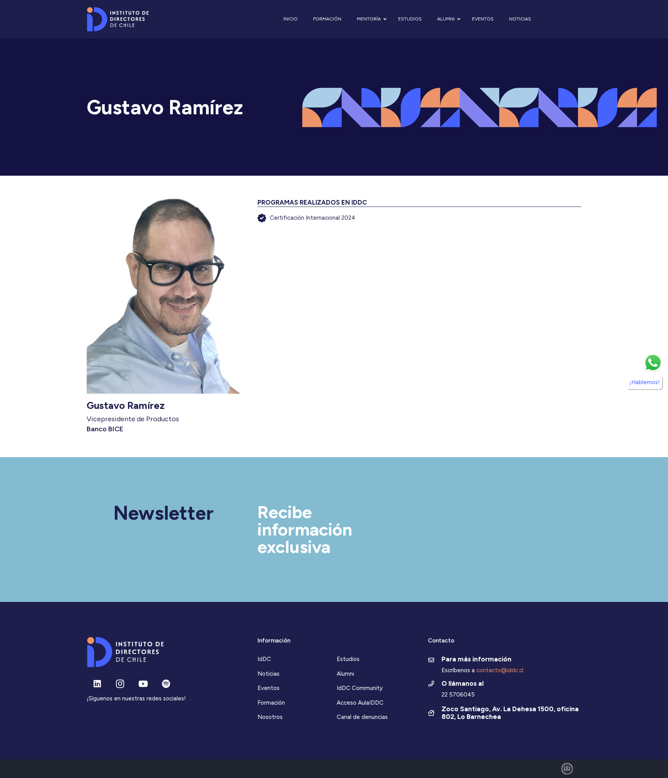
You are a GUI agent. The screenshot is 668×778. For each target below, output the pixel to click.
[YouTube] (143, 684)
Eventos (268, 688)
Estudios (348, 659)
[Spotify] (166, 684)
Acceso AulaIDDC (360, 702)
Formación (271, 702)
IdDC (264, 659)
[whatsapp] (653, 362)
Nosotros (270, 717)
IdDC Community (360, 688)
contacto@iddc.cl (499, 670)
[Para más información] (434, 660)
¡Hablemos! (644, 382)
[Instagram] (120, 684)
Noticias (268, 673)
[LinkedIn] (97, 684)
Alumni (345, 673)
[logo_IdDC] (118, 19)
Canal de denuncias (362, 717)
